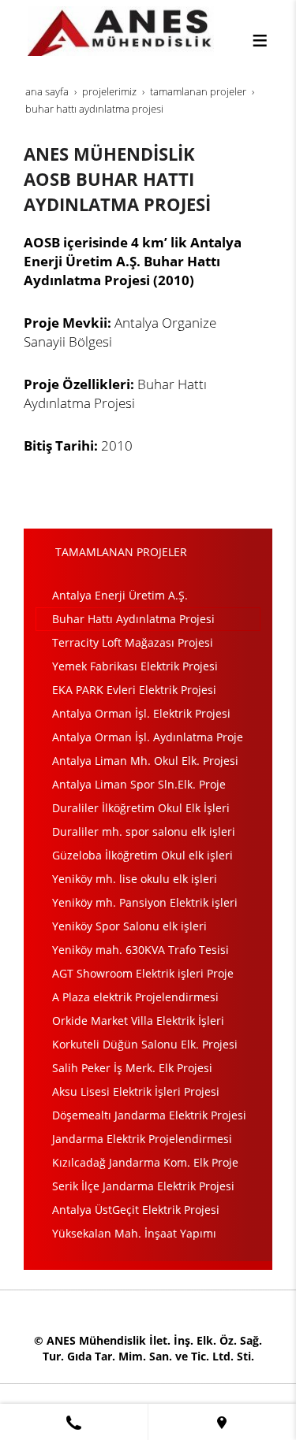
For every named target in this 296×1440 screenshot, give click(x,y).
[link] (74, 1422)
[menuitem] (148, 595)
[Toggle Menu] (259, 40)
